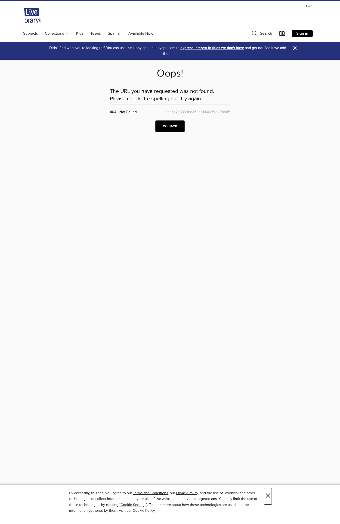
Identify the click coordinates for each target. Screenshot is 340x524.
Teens (95, 33)
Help (309, 6)
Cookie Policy (144, 510)
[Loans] (282, 34)
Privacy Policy (187, 493)
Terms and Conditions (150, 493)
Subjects (30, 33)
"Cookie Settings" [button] (133, 504)
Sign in (302, 33)
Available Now (140, 33)
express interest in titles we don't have (212, 48)
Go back (170, 126)
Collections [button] (55, 33)
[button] (261, 34)
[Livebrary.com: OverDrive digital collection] (32, 15)
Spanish (114, 33)
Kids (79, 33)
